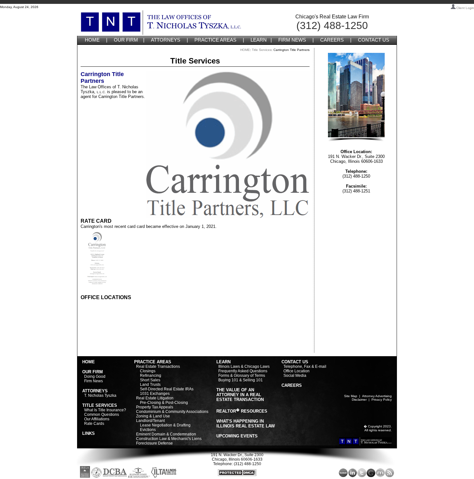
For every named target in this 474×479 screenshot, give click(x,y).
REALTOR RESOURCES (241, 411)
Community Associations (186, 411)
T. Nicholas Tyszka (100, 395)
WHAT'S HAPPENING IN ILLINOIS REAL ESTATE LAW (245, 423)
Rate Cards (94, 423)
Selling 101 (253, 380)
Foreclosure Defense (154, 443)
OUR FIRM (126, 40)
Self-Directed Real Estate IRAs (166, 389)
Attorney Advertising (377, 396)
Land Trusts (150, 384)
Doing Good (94, 376)
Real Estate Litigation (154, 398)
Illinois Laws (229, 366)
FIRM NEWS (292, 40)
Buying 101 (228, 380)
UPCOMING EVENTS (237, 436)
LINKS (88, 433)
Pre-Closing (150, 402)
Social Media (294, 375)
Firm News (93, 381)
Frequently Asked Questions (242, 371)
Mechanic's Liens (186, 438)
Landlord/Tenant (150, 420)
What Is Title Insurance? (105, 410)
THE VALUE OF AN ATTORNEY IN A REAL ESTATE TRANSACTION (240, 394)
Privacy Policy (381, 399)
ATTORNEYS (165, 40)
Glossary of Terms (249, 375)
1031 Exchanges (155, 393)
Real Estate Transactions (158, 366)
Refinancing (150, 375)
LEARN (259, 40)
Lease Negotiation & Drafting (165, 425)
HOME (92, 40)
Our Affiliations (96, 419)
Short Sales (150, 380)
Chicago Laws (257, 366)
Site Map (350, 396)
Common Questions (101, 414)
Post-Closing (176, 402)
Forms (223, 375)
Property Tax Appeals (154, 407)
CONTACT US (373, 40)
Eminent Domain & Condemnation (166, 434)
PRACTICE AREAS (215, 40)
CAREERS (332, 40)
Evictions (148, 429)
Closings (147, 371)
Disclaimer (359, 399)
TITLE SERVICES (99, 405)
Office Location (296, 371)
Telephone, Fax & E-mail (304, 366)
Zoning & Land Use (153, 416)
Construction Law (151, 438)
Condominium (148, 411)
